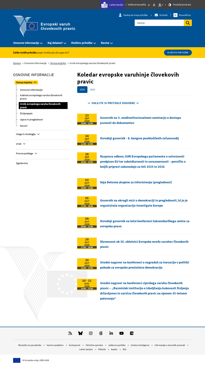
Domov (17, 63)
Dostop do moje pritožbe (135, 15)
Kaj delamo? (55, 43)
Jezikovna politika (117, 345)
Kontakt (163, 15)
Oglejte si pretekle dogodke (113, 103)
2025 (92, 89)
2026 (82, 89)
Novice (105, 43)
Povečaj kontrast (181, 4)
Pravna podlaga (24, 153)
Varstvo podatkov (55, 345)
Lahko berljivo (86, 349)
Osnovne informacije (26, 43)
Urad (18, 143)
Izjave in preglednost (31, 119)
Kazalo (114, 349)
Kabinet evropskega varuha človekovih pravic (41, 97)
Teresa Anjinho (58, 63)
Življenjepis (26, 113)
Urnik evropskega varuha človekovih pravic (40, 105)
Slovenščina (182, 15)
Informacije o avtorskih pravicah (170, 345)
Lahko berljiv (116, 4)
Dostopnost (75, 345)
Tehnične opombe (94, 345)
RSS (124, 349)
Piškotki (102, 349)
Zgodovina (22, 163)
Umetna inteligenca (140, 345)
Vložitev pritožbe (81, 43)
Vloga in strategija (26, 134)
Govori (23, 125)
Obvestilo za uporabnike (30, 345)
